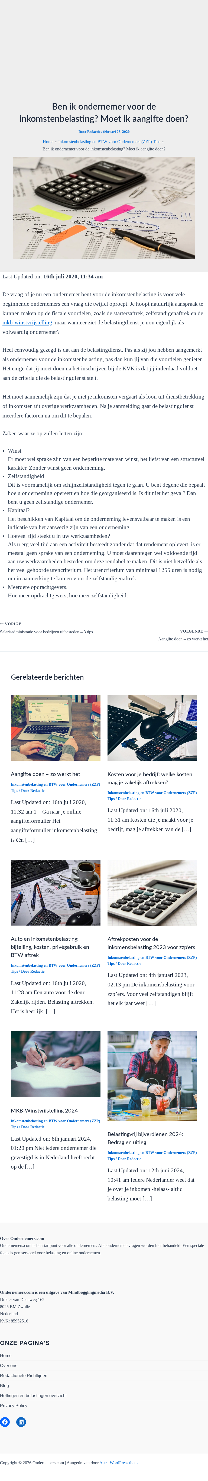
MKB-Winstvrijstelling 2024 (44, 1111)
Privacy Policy (13, 1405)
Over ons (8, 1365)
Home (6, 1355)
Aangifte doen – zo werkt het (45, 774)
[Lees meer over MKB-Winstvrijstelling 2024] (55, 1063)
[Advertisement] (104, 53)
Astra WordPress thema (119, 1462)
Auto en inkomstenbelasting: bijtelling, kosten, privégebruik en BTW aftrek (50, 947)
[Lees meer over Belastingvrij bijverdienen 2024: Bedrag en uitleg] (152, 1075)
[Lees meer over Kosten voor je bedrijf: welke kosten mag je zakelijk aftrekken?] (152, 727)
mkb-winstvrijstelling (27, 322)
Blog (4, 1385)
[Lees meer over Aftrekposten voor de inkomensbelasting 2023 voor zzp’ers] (152, 892)
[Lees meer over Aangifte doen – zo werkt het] (55, 727)
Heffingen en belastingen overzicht (33, 1395)
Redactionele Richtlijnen (23, 1375)
